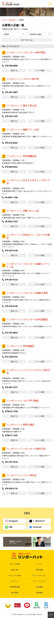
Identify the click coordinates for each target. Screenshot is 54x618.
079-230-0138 (11, 306)
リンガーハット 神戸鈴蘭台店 (22, 156)
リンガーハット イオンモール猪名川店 (26, 448)
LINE (10, 527)
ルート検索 (40, 70)
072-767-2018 (11, 462)
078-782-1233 (11, 116)
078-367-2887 (11, 92)
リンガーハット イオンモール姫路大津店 (27, 292)
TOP (3, 20)
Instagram (13, 521)
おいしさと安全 (15, 575)
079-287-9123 (11, 279)
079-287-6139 (11, 250)
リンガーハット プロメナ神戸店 (23, 78)
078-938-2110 (11, 488)
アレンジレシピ (39, 581)
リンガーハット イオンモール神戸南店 (26, 52)
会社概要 (39, 587)
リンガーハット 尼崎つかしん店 (23, 210)
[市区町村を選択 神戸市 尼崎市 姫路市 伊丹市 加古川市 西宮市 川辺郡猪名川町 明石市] (40, 34)
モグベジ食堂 (14, 564)
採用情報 (39, 592)
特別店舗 (39, 569)
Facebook (37, 527)
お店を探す (14, 569)
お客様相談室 (14, 587)
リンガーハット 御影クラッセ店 (23, 129)
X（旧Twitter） (39, 521)
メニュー (39, 564)
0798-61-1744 (11, 411)
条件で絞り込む (27, 40)
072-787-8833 (11, 332)
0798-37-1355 (11, 435)
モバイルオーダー (39, 575)
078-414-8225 (11, 142)
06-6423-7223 (11, 221)
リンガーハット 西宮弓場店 (20, 424)
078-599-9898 (11, 65)
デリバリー (14, 581)
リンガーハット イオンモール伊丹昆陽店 (27, 319)
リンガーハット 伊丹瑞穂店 (20, 345)
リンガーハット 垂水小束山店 (22, 105)
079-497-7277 (11, 387)
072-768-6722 (11, 356)
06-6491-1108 (11, 197)
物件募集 (14, 592)
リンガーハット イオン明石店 (22, 475)
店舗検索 (11, 20)
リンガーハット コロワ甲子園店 (23, 400)
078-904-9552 (11, 166)
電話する (14, 70)
